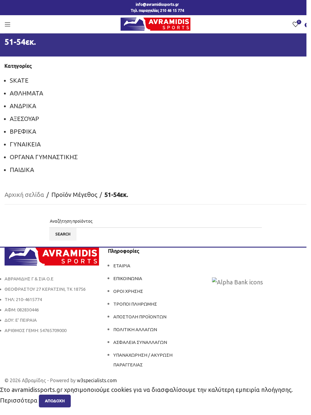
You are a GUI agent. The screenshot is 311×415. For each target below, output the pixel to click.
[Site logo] (155, 23)
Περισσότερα (19, 400)
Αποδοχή (55, 401)
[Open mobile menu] (8, 24)
